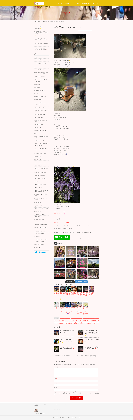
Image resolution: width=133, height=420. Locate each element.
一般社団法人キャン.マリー (65, 417)
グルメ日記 (37, 87)
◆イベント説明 (38, 187)
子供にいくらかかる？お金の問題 (41, 208)
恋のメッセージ (38, 165)
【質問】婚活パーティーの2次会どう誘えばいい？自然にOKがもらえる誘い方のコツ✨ (62, 296)
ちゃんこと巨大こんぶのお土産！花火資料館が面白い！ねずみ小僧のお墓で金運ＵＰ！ (85, 311)
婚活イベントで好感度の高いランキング (41, 80)
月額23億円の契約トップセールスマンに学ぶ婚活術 (41, 73)
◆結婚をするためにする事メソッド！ (41, 64)
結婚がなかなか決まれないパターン (41, 228)
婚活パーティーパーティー (76, 318)
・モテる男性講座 (38, 102)
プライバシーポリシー (53, 404)
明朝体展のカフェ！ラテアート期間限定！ (62, 355)
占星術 (36, 93)
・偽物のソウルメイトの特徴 (40, 153)
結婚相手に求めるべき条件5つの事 (41, 206)
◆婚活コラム (38, 202)
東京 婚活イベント (84, 320)
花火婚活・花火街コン (40, 124)
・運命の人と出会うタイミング (41, 150)
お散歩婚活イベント (72, 323)
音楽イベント (38, 127)
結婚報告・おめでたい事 (40, 96)
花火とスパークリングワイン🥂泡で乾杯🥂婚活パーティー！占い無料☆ (79, 310)
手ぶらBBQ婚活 (92, 320)
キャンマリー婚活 (61, 322)
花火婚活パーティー (63, 323)
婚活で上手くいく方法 (40, 107)
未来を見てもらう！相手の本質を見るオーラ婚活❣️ (85, 294)
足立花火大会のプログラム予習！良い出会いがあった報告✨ (91, 294)
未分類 (36, 181)
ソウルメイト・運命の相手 (41, 148)
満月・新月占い (38, 60)
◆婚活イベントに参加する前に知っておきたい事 (41, 191)
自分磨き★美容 (38, 99)
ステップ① (37, 67)
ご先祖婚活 (88, 322)
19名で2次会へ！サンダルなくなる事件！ (73, 309)
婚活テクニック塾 (39, 117)
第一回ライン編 (38, 159)
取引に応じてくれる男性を (40, 214)
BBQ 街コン (83, 322)
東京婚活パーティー (82, 323)
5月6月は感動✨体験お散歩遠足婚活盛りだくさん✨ (62, 309)
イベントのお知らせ (39, 244)
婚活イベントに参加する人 (40, 241)
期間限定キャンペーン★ (40, 130)
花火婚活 (67, 322)
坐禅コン (37, 57)
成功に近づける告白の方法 (40, 231)
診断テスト (37, 84)
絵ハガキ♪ (37, 162)
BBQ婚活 (68, 318)
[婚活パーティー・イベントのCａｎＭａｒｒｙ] (39, 4)
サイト (55, 387)
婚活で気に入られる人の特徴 (41, 239)
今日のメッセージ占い (40, 90)
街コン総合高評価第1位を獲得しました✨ (56, 293)
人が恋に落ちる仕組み (39, 233)
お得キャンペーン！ (39, 140)
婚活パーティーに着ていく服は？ (41, 195)
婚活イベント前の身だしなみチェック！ (41, 199)
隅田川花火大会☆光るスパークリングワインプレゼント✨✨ (67, 294)
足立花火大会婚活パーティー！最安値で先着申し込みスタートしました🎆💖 (67, 310)
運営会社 (36, 404)
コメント (57, 367)
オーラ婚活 (94, 322)
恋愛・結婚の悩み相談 (40, 76)
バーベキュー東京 (60, 320)
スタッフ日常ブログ (39, 247)
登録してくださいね (59, 213)
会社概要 (36, 405)
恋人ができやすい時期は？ (40, 219)
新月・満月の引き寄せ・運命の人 (41, 169)
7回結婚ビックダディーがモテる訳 (41, 111)
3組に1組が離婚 (38, 216)
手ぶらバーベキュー (75, 320)
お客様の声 (37, 104)
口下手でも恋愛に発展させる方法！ (41, 121)
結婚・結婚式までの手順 (40, 172)
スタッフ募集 (43, 404)
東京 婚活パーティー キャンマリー (63, 222)
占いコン (37, 133)
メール (56, 383)
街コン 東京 (63, 318)
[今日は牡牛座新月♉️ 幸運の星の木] (59, 251)
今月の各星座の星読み (40, 175)
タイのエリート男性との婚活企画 (41, 137)
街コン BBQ (73, 322)
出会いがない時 (38, 211)
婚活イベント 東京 (91, 323)
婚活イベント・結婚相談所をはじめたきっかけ (41, 144)
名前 (55, 378)
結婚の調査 (37, 236)
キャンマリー (67, 320)
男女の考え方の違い (39, 222)
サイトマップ (63, 404)
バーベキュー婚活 (87, 318)
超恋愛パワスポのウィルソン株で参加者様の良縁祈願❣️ (79, 294)
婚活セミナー (38, 156)
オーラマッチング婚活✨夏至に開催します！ (56, 309)
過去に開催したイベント (40, 178)
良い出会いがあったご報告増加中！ (73, 293)
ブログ (77, 322)
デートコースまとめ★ (40, 114)
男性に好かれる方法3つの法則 (41, 224)
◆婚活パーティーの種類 (40, 184)
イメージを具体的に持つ (39, 69)
